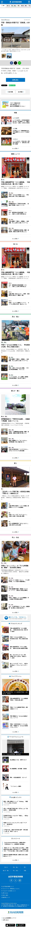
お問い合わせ (5, 893)
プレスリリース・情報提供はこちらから (10, 888)
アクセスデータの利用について (9, 890)
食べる (8, 5)
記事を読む (15, 80)
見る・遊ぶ (13, 5)
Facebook (11, 880)
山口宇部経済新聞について (8, 886)
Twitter (15, 880)
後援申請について (6, 897)
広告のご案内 (5, 895)
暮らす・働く (24, 5)
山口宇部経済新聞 (15, 2)
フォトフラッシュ (5, 19)
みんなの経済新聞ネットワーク (15, 912)
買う (19, 5)
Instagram (19, 880)
